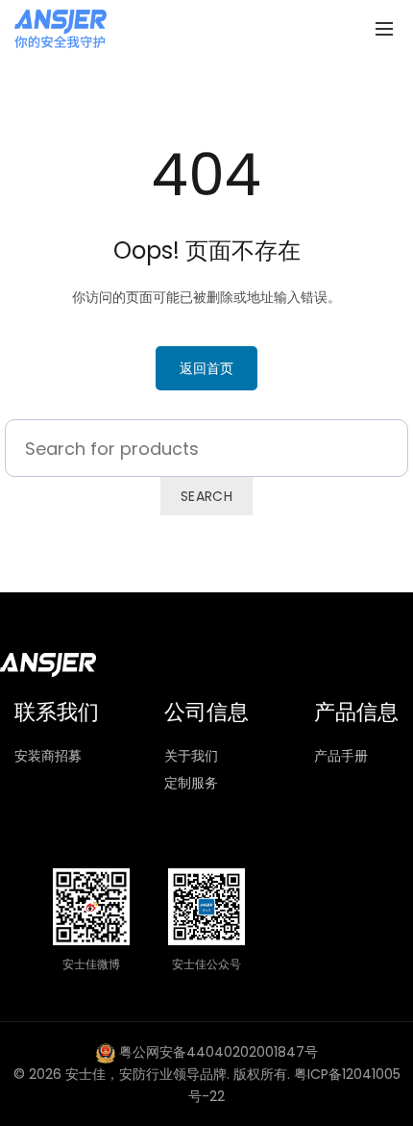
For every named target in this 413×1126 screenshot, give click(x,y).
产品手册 (341, 755)
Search (206, 496)
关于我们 (191, 755)
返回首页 (206, 368)
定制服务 (191, 782)
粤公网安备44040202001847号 (218, 1052)
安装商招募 (48, 755)
